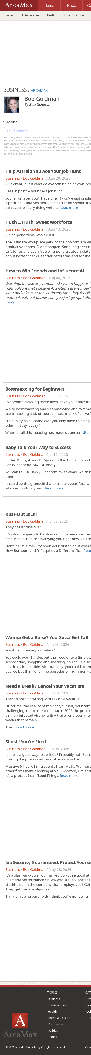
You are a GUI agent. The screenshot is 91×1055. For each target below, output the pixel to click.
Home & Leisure (73, 15)
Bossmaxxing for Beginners (34, 389)
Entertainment (31, 15)
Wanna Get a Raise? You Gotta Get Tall (46, 637)
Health (51, 15)
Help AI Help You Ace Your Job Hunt (43, 171)
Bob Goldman (34, 178)
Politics (53, 1030)
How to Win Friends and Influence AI (44, 270)
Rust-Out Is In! (21, 514)
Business (9, 15)
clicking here (25, 154)
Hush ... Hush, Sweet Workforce (38, 222)
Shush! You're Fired (25, 741)
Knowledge (55, 1024)
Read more (68, 207)
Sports (52, 1037)
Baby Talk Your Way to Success (38, 447)
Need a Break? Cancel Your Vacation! (44, 686)
